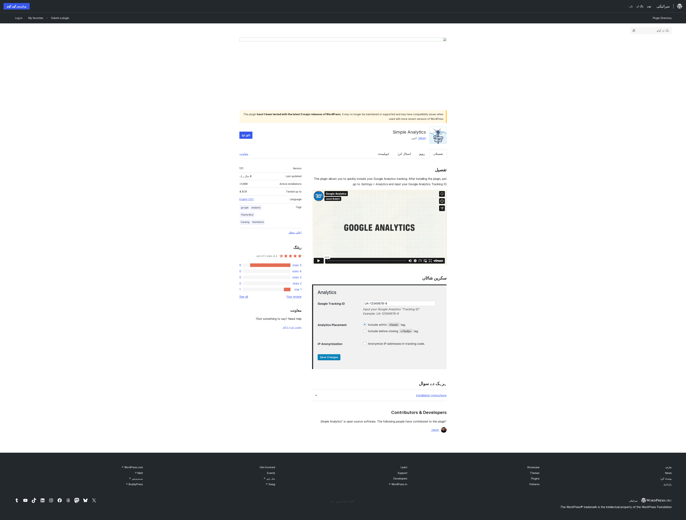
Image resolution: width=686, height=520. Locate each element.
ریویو (422, 154)
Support (402, 472)
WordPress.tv (397, 484)
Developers (400, 478)
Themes (535, 472)
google (244, 207)
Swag (270, 484)
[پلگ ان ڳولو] (633, 30)
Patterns (535, 484)
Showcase (533, 467)
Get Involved (267, 467)
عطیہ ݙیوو (269, 478)
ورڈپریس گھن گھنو (16, 6)
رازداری (667, 484)
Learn (404, 467)
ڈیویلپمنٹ (383, 154)
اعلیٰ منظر (295, 232)
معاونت (243, 154)
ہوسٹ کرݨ (666, 478)
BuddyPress (134, 484)
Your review (294, 296)
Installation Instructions (431, 395)
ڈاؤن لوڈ (246, 135)
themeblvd (258, 222)
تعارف (668, 467)
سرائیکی (633, 500)
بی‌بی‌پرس (136, 478)
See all (243, 296)
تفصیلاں (438, 154)
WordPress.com (132, 467)
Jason (422, 138)
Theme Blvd (247, 214)
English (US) (246, 199)
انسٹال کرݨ (404, 154)
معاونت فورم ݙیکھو (292, 327)
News (668, 472)
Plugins (535, 478)
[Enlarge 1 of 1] (442, 289)
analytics (256, 207)
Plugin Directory (662, 17)
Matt (139, 472)
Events (271, 472)
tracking (245, 222)
